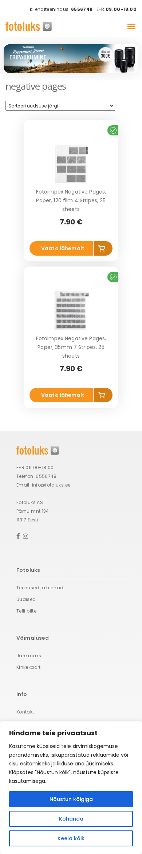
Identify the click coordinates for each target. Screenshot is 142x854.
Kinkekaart (28, 667)
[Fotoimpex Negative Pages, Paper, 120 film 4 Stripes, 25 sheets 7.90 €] (71, 163)
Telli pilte (26, 611)
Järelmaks (28, 655)
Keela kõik (71, 838)
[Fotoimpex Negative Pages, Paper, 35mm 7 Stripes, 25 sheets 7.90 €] (71, 310)
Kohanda (71, 818)
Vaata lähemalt (62, 248)
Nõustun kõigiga (71, 799)
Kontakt (25, 712)
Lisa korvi (103, 250)
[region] (71, 787)
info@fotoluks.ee (51, 485)
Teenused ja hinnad (39, 588)
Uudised (26, 599)
